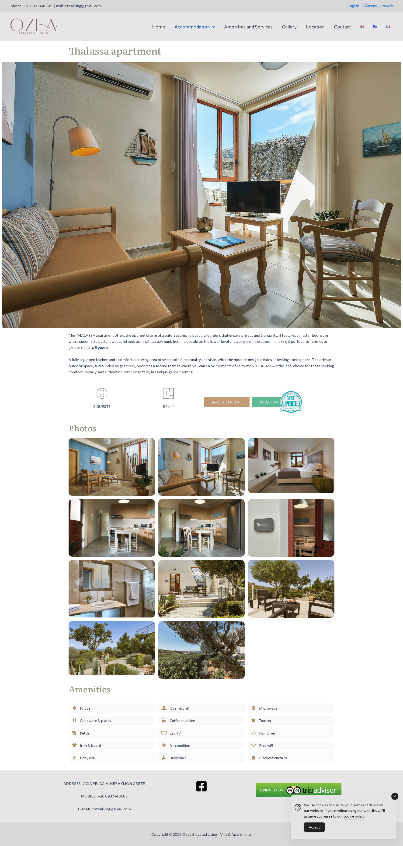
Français (387, 6)
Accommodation (192, 26)
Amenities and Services (248, 26)
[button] (212, 26)
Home (158, 26)
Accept (314, 827)
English (353, 6)
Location (315, 26)
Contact (342, 26)
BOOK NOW (269, 401)
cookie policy (354, 816)
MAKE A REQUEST (226, 401)
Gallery (289, 26)
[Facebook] (201, 786)
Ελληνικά (369, 6)
